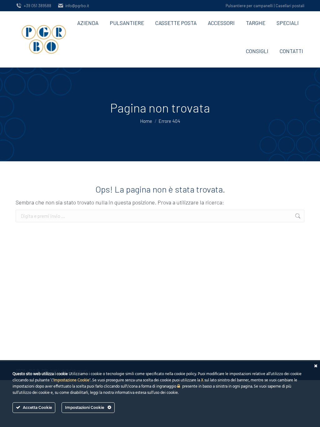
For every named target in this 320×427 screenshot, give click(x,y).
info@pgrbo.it (77, 5)
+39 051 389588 (37, 5)
